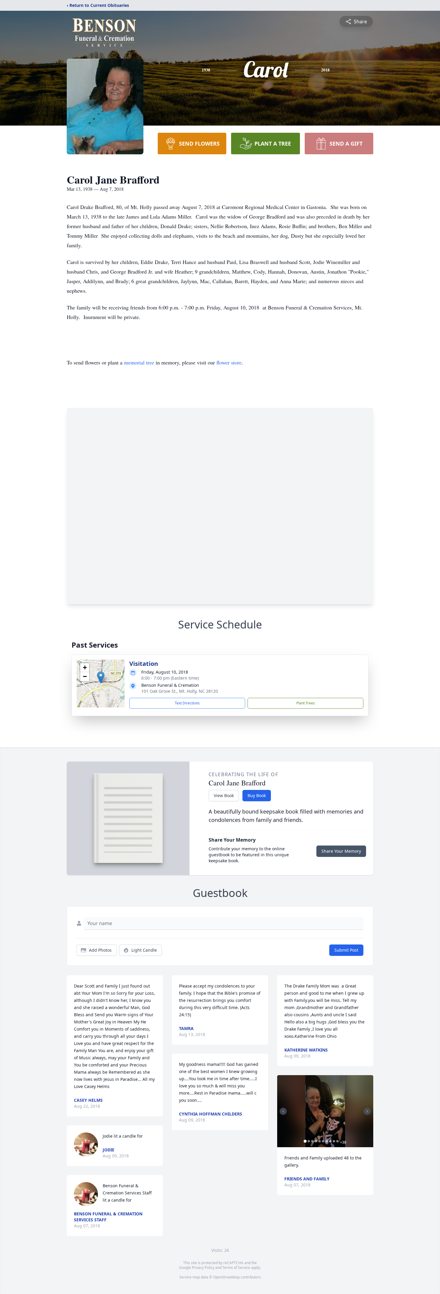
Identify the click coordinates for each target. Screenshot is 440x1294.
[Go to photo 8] (330, 1141)
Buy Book (257, 795)
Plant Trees (305, 703)
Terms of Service (236, 1267)
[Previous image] (283, 1111)
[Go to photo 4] (316, 1141)
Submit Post (346, 950)
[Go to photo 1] (305, 1141)
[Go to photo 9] (334, 1141)
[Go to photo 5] (319, 1141)
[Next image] (367, 1111)
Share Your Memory (341, 851)
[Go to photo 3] (312, 1141)
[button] (100, 677)
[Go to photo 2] (309, 1141)
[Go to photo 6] (323, 1141)
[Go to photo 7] (327, 1141)
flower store (229, 362)
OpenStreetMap (226, 1277)
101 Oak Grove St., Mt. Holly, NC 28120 (179, 691)
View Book (224, 795)
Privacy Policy (203, 1267)
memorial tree (139, 362)
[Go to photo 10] (337, 1141)
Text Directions (187, 703)
